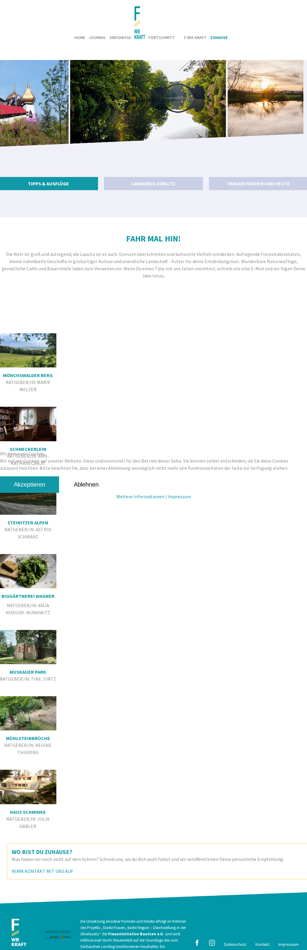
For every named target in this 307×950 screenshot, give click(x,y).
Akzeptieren (29, 484)
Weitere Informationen (140, 496)
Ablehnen (86, 484)
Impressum (179, 496)
